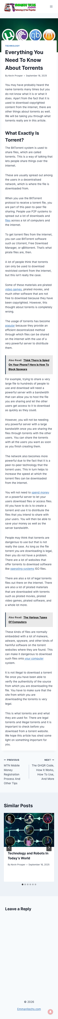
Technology (12, 46)
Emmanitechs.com (29, 1009)
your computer (34, 658)
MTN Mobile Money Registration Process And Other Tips (12, 772)
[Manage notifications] (50, 1011)
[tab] (22, 884)
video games (13, 289)
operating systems (22, 568)
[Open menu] (51, 6)
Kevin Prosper (15, 75)
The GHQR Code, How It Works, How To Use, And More (43, 769)
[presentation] (29, 830)
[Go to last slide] (9, 847)
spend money (40, 492)
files (7, 220)
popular (10, 325)
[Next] (49, 847)
